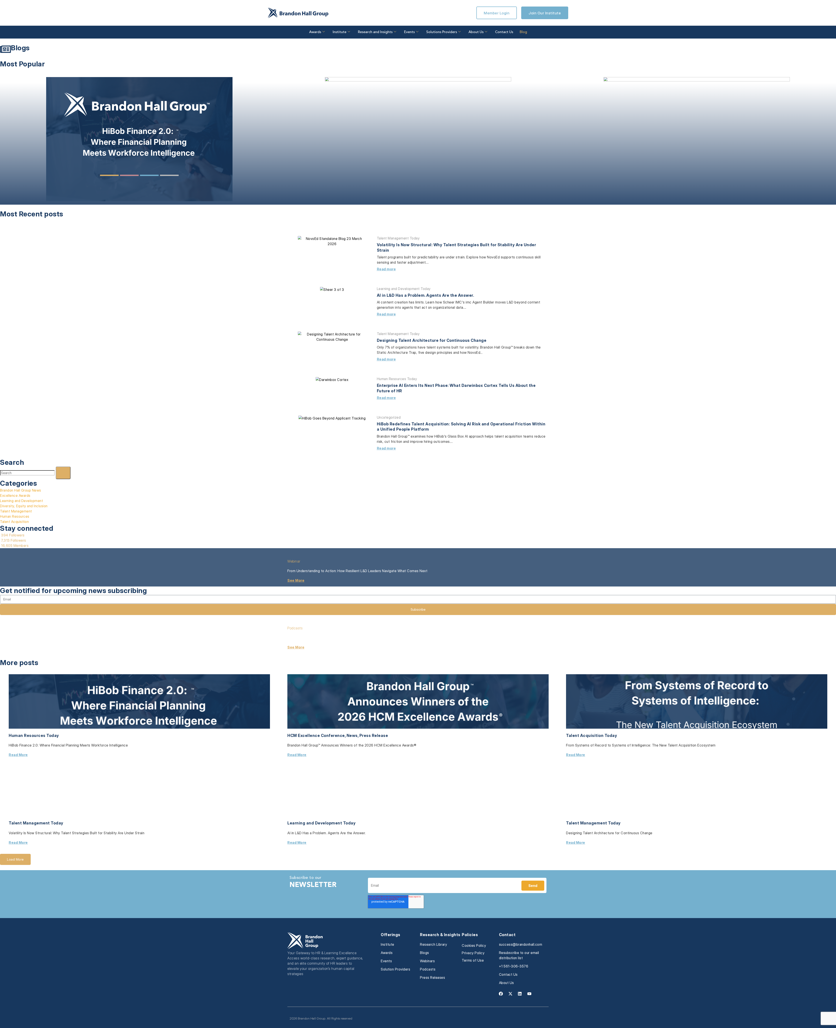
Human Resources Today (397, 379)
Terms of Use (473, 960)
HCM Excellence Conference (316, 735)
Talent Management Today (398, 238)
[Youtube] (529, 994)
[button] (15, 859)
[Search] (63, 473)
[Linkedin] (520, 994)
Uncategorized (389, 417)
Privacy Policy (473, 953)
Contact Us (504, 32)
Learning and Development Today (404, 288)
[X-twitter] (510, 994)
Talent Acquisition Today (591, 735)
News (352, 735)
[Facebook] (501, 994)
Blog (523, 32)
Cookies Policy (474, 945)
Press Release (373, 735)
